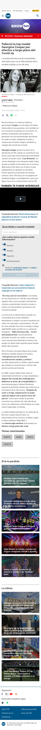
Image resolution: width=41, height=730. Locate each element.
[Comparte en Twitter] (7, 115)
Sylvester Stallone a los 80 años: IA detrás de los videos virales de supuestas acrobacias (20, 503)
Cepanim (27, 11)
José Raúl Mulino (18, 11)
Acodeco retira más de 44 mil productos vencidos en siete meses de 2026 (18, 653)
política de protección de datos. (21, 268)
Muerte (7, 437)
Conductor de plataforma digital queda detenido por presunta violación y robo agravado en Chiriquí (20, 606)
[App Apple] (3, 702)
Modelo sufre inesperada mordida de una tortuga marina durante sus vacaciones (19, 480)
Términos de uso (7, 713)
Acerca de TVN (26, 713)
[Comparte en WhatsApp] (11, 115)
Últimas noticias (6, 11)
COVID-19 (7, 444)
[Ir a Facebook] (3, 694)
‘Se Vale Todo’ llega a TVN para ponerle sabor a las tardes (19, 527)
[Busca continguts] (37, 16)
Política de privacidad (28, 709)
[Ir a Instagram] (6, 694)
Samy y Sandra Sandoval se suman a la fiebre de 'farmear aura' (18, 571)
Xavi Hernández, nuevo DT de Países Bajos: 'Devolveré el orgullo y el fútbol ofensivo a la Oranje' (19, 675)
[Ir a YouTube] (11, 694)
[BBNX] (3, 724)
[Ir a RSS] (16, 694)
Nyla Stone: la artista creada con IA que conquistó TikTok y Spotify (20, 550)
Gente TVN (5, 709)
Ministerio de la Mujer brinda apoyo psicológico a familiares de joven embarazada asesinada (20, 630)
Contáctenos (6, 717)
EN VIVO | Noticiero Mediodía (18, 36)
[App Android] (8, 702)
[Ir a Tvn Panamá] (19, 15)
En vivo (36, 10)
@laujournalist (9, 102)
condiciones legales (20, 267)
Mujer (18, 437)
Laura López (12, 100)
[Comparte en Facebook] (3, 115)
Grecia (30, 437)
